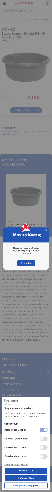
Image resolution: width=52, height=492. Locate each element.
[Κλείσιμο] (46, 230)
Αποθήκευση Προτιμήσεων (26, 485)
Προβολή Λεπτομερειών (16, 464)
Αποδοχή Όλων (26, 471)
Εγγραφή (26, 263)
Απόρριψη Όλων (26, 478)
